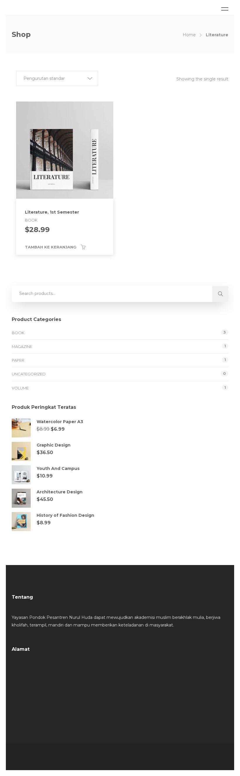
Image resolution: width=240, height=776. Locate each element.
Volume (20, 388)
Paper (18, 360)
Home (189, 34)
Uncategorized (29, 374)
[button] (57, 78)
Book (18, 332)
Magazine (22, 346)
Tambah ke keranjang (50, 247)
